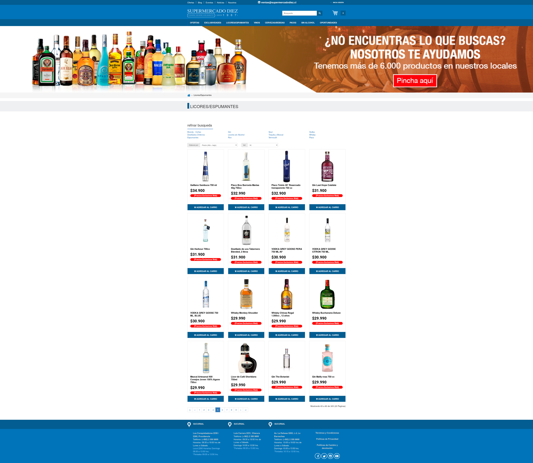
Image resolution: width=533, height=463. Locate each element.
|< (190, 409)
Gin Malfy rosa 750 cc (323, 376)
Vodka (312, 132)
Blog (200, 2)
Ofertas (190, 2)
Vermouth (273, 137)
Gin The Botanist (280, 376)
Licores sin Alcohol (236, 134)
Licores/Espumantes (237, 22)
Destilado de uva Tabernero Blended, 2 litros (245, 250)
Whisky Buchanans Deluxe (326, 312)
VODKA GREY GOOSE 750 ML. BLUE (204, 314)
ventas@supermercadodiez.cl (278, 2)
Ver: (244, 145)
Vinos (257, 22)
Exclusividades (212, 22)
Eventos (209, 2)
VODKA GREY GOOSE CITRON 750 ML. (324, 250)
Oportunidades (328, 22)
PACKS (293, 22)
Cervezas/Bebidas (275, 22)
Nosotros (232, 2)
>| (245, 409)
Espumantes (192, 137)
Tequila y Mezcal (276, 134)
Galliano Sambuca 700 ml (203, 185)
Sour (271, 132)
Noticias (220, 2)
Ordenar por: (193, 145)
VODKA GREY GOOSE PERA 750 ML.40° (286, 250)
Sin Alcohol (308, 22)
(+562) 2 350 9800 (210, 439)
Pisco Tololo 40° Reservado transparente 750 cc (286, 186)
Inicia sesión (338, 2)
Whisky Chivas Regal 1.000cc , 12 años (282, 314)
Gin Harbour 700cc (200, 248)
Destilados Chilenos (196, 134)
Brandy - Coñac (194, 132)
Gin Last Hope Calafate (324, 185)
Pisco (311, 137)
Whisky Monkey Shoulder (244, 312)
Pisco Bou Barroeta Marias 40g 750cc (245, 186)
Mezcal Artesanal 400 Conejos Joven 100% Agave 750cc (205, 379)
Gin (229, 132)
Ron (230, 137)
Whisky (312, 134)
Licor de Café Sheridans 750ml (243, 378)
